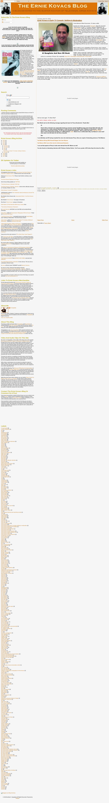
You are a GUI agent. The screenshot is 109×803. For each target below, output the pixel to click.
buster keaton (4, 465)
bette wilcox (4, 454)
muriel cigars (4, 652)
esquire (3, 538)
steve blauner (4, 735)
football (3, 546)
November (6, 147)
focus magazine (4, 545)
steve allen (3, 734)
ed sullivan (3, 514)
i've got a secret (4, 572)
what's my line (4, 783)
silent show (3, 728)
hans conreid (4, 559)
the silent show (4, 753)
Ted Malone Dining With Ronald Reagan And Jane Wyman (52, 140)
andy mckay (4, 440)
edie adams (4, 517)
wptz (2, 785)
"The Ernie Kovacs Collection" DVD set (21, 297)
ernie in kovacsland (5, 523)
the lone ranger (4, 752)
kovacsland (84, 188)
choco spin (3, 473)
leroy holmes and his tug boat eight (9, 626)
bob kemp (3, 461)
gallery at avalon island (6, 549)
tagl (2, 740)
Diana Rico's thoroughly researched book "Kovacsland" (78, 56)
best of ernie (4, 451)
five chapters (99, 40)
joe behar (3, 593)
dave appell (4, 491)
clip (2, 477)
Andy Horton (4, 220)
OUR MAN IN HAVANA (6, 258)
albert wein (3, 435)
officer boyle (4, 676)
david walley (4, 494)
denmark (3, 499)
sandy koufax (4, 714)
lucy (2, 631)
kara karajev (4, 607)
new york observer (5, 669)
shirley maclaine (5, 723)
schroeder (3, 718)
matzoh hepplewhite (5, 640)
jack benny (3, 579)
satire (2, 715)
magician (3, 637)
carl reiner (3, 468)
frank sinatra (4, 547)
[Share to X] (41, 191)
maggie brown (4, 636)
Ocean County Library (6, 673)
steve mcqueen (4, 737)
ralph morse (4, 701)
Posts (4, 19)
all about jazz (4, 438)
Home (72, 220)
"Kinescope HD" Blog (8, 236)
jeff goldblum (4, 588)
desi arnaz (3, 501)
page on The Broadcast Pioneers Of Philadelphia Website (16, 247)
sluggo (2, 729)
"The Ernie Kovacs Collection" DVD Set (10, 184)
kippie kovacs (4, 609)
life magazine (4, 627)
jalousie (3, 584)
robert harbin (4, 707)
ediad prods (4, 516)
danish (2, 489)
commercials (4, 481)
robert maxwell (4, 709)
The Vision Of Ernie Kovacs (9, 294)
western (3, 780)
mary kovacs (4, 639)
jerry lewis (3, 589)
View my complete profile (7, 317)
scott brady (3, 720)
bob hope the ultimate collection (8, 460)
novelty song (4, 671)
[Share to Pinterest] (44, 191)
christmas (3, 474)
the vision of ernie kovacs (7, 754)
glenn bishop (4, 556)
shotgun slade (4, 724)
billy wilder (3, 458)
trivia (2, 765)
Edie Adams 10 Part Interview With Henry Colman (12, 204)
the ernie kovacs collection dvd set (9, 749)
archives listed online (14, 369)
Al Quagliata (44, 187)
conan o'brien (4, 482)
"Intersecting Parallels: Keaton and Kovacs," (11, 223)
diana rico (57, 188)
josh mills (3, 603)
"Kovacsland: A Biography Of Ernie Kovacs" (21, 212)
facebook (3, 541)
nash (2, 663)
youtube (3, 787)
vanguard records (5, 774)
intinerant (3, 576)
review (3, 265)
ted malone (97, 188)
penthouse (3, 687)
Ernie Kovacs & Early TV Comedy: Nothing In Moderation (59, 20)
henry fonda (4, 564)
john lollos (3, 599)
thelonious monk (5, 756)
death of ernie (4, 497)
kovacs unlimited (5, 614)
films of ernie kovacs (5, 544)
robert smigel (4, 710)
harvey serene (4, 562)
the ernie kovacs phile (6, 751)
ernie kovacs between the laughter (9, 526)
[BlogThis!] (40, 191)
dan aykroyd (4, 486)
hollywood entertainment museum (9, 569)
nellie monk (3, 667)
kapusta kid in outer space (7, 606)
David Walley (29, 216)
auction (3, 444)
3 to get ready (4, 428)
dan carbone (4, 487)
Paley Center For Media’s (15, 224)
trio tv (2, 764)
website (3, 314)
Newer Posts (40, 220)
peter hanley (4, 691)
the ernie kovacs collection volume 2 (9, 750)
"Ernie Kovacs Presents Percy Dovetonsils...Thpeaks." (13, 269)
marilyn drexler (4, 638)
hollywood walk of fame (6, 570)
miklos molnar (4, 647)
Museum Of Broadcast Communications (23, 368)
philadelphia (4, 692)
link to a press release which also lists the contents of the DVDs (27, 72)
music (2, 658)
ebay (2, 513)
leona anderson (4, 624)
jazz (2, 586)
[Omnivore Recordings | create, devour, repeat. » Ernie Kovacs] (17, 44)
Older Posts (105, 220)
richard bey (3, 704)
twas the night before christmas (8, 770)
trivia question (4, 766)
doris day (3, 506)
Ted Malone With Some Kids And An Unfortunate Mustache (52, 143)
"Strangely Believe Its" (6, 243)
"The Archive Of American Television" (9, 207)
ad (1, 431)
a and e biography (5, 429)
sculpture (3, 722)
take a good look (5, 741)
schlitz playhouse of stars (7, 717)
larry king (3, 620)
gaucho (3, 551)
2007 (4, 156)
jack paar (3, 582)
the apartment (4, 748)
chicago (3, 472)
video (2, 776)
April (5, 149)
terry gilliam (3, 746)
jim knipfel (3, 591)
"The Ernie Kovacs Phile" (7, 216)
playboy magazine (5, 694)
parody (2, 686)
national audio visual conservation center (10, 665)
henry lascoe (4, 565)
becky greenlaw (4, 448)
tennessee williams (103, 188)
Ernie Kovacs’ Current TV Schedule (9, 190)
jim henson (3, 590)
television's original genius (7, 744)
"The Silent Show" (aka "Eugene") (24, 234)
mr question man (5, 651)
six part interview (6, 209)
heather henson (4, 563)
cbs (2, 469)
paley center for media (6, 683)
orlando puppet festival (6, 678)
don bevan (3, 504)
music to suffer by (5, 659)
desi (2, 500)
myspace (3, 660)
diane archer (4, 503)
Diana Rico (3, 212)
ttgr (2, 769)
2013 (4, 140)
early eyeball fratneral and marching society (11, 512)
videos (2, 779)
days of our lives (5, 495)
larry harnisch (4, 619)
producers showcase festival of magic (9, 698)
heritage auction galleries (7, 567)
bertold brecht (4, 450)
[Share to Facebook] (43, 191)
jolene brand (4, 601)
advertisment (4, 432)
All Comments (6, 22)
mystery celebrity (5, 661)
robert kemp (4, 708)
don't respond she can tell (7, 505)
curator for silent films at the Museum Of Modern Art (13, 333)
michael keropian (5, 645)
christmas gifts (4, 475)
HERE (3, 37)
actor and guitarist (14, 330)
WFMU (2, 782)
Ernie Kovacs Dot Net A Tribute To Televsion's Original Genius (15, 341)
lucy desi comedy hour (6, 632)
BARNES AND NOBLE (20, 258)
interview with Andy (16, 221)
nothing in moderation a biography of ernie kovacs (12, 670)
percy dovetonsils (90, 188)
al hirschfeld (4, 433)
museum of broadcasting (7, 655)
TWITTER (17, 181)
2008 (4, 154)
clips (2, 479)
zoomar (3, 789)
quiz (2, 700)
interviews (3, 575)
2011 (4, 143)
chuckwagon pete (5, 476)
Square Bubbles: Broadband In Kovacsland (17, 228)
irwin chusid (4, 578)
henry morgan (4, 566)
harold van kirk (4, 561)
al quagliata (43, 188)
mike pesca (3, 646)
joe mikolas (3, 595)
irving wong (3, 577)
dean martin (4, 496)
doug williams (4, 507)
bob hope (3, 459)
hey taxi (3, 568)
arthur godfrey (4, 442)
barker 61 (3, 446)
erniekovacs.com (5, 535)
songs (2, 732)
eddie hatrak (4, 515)
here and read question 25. (11, 276)
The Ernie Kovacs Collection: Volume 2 (10, 186)
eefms (2, 518)
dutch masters (4, 508)
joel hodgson (4, 596)
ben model (53, 188)
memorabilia (4, 641)
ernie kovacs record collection (8, 531)
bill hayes (3, 455)
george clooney (4, 552)
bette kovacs (4, 453)
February (6, 152)
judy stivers (3, 604)
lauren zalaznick (5, 621)
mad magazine (4, 634)
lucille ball (3, 630)
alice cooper (4, 437)
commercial (3, 480)
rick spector (3, 706)
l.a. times (3, 617)
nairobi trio (3, 662)
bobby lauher (4, 462)
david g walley (4, 492)
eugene (3, 539)
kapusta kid (3, 605)
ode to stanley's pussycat (7, 675)
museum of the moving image (8, 656)
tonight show (4, 760)
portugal (3, 696)
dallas (2, 485)
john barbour (4, 597)
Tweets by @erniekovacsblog (17, 166)
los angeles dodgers (6, 628)
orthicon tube (4, 679)
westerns (3, 781)
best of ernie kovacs (5, 452)
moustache (3, 650)
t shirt (2, 739)
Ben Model (27, 324)
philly (2, 693)
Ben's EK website (13, 325)
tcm (2, 742)
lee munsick (4, 622)
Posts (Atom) (47, 223)
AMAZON (3, 259)
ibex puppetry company (6, 573)
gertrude (3, 554)
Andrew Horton (77, 28)
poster (2, 697)
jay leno (3, 585)
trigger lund (3, 763)
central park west (5, 470)
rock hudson (4, 711)
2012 (4, 141)
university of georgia (5, 773)
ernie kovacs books (5, 527)
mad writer (3, 635)
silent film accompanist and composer (17, 332)
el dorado (3, 520)
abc (2, 430)
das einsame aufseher (6, 490)
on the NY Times (96, 130)
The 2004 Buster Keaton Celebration (9, 261)
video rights (3, 777)
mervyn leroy (4, 644)
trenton (2, 762)
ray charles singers (5, 703)
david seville (4, 493)
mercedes (3, 642)
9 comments (54, 187)
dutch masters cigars (6, 510)
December (6, 145)
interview (3, 574)
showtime (3, 727)
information (93, 26)
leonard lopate (4, 625)
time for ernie (4, 759)
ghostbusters (4, 555)
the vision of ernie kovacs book (8, 755)
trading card (4, 761)
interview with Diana (7, 214)
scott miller (3, 721)
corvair (2, 483)
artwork (3, 443)
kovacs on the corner (6, 613)
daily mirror (3, 484)
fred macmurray (4, 548)
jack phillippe (4, 583)
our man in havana (5, 682)
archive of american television (8, 441)
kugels (2, 616)
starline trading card (5, 733)
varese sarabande (5, 775)
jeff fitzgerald (4, 587)
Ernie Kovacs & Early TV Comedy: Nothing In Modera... (14, 150)
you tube (3, 786)
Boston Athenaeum (5, 464)
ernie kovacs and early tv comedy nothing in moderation (71, 188)
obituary (3, 672)
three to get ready (5, 758)
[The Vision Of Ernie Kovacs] (17, 87)
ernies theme (4, 537)
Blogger (17, 798)
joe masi (3, 594)
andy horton (48, 188)
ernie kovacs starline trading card (8, 532)
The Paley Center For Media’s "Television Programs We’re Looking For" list (17, 251)
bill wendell (3, 456)
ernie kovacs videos (5, 533)
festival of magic (5, 542)
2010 (4, 144)
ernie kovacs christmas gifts (7, 528)
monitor (3, 649)
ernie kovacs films (5, 530)
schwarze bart (4, 719)
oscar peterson (4, 680)
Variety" (76, 64)
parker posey (4, 684)
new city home (4, 668)
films (2, 543)
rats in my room (4, 702)
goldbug (3, 557)
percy (2, 688)
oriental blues (4, 677)
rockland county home (6, 712)
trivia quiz (3, 768)
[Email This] (38, 191)
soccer (2, 730)
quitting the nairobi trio (6, 699)
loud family (3, 629)
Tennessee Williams (101, 76)
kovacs (2, 611)
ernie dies (3, 522)
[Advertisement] (51, 206)
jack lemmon (4, 580)
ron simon (3, 713)
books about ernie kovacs (7, 463)
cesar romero (4, 471)
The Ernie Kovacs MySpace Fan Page (10, 179)
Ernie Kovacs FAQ (10, 176)
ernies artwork (4, 536)
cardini (2, 466)
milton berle (4, 648)
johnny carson (4, 600)
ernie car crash (4, 521)
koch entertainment (5, 610)
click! (71, 131)
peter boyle (3, 690)
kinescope (3, 608)
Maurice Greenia (25, 265)
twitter (2, 771)
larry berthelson (4, 618)
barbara (3, 445)
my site (87, 71)
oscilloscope (4, 681)
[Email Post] (58, 187)
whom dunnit (4, 784)
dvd (2, 511)
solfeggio (3, 731)
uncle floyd (3, 772)
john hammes (4, 598)
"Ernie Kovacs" (10, 199)
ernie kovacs (4, 524)
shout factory (4, 725)
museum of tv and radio (6, 657)
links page (24, 74)
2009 (4, 153)
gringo (2, 558)
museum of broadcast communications (10, 653)
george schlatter (5, 553)
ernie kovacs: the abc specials (8, 534)
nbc (2, 666)
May (5, 148)
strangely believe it (5, 738)
